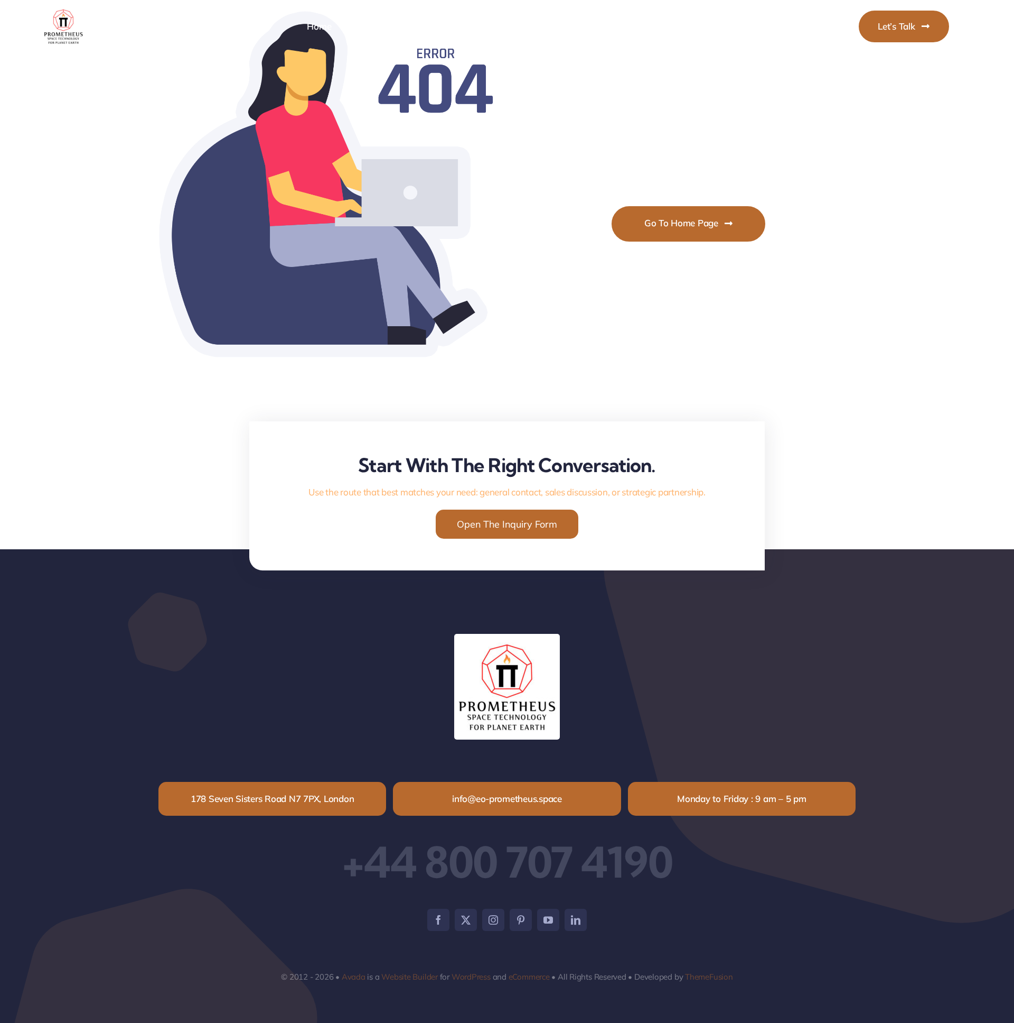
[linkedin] (576, 920)
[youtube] (548, 920)
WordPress (471, 977)
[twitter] (466, 920)
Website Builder (409, 977)
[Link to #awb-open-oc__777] (964, 26)
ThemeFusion (709, 977)
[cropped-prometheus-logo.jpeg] (63, 9)
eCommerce (529, 977)
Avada (353, 977)
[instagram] (493, 920)
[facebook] (438, 920)
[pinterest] (521, 920)
